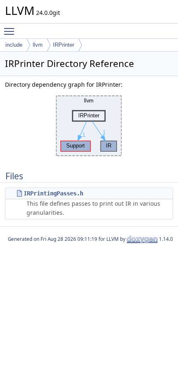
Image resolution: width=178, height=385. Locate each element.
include (13, 45)
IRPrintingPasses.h (53, 193)
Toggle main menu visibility (10, 31)
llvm (38, 45)
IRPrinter (63, 45)
